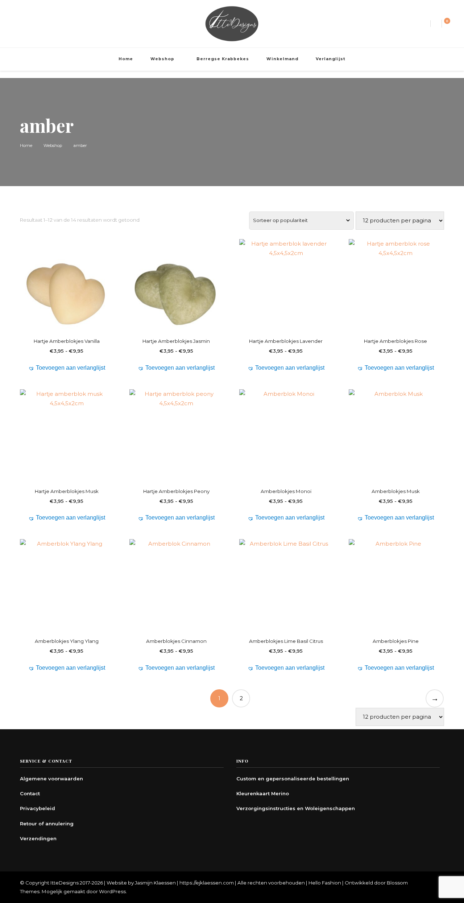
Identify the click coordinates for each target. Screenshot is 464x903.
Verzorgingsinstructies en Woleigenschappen (295, 808)
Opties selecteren (67, 290)
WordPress (112, 891)
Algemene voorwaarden (51, 778)
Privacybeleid (37, 808)
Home (126, 59)
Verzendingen (38, 838)
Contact (30, 793)
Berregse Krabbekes (222, 59)
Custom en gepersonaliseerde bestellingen (292, 778)
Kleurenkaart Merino (262, 793)
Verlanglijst (330, 59)
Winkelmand (282, 59)
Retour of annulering (47, 823)
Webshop (162, 59)
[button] (66, 368)
